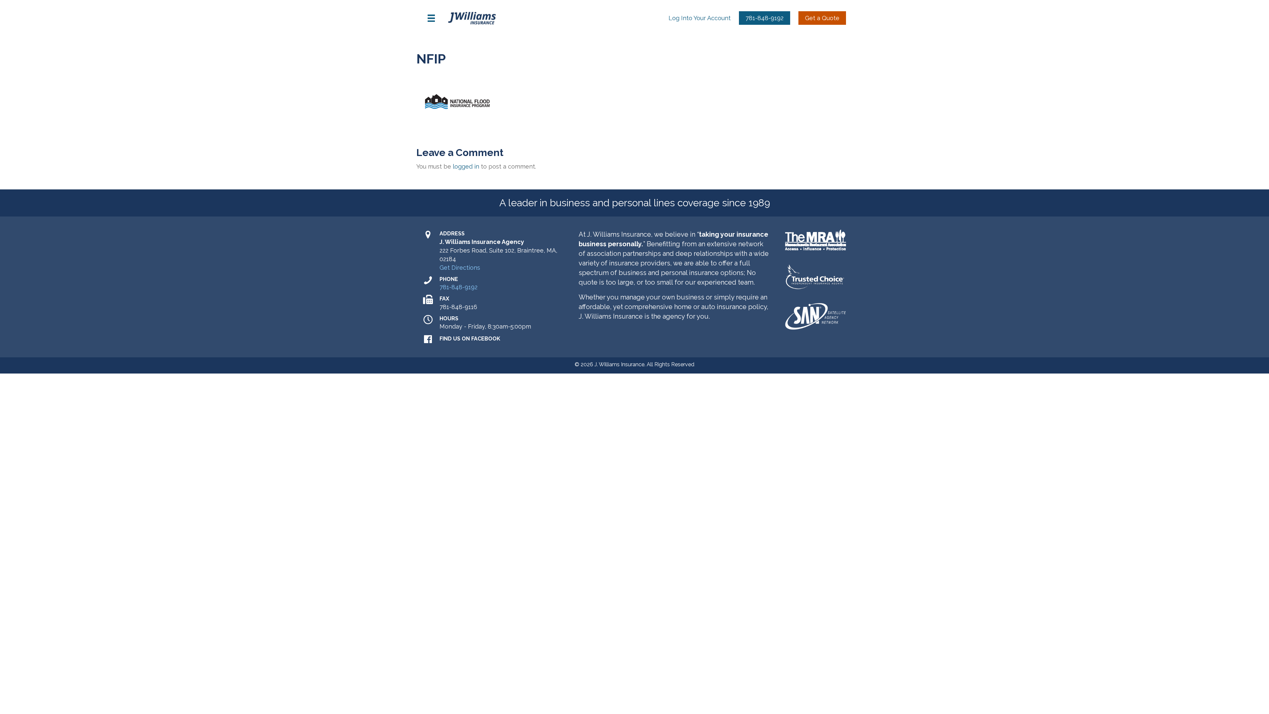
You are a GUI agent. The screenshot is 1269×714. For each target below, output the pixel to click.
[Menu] (431, 18)
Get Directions (460, 267)
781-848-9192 (765, 18)
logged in (466, 166)
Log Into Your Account (700, 18)
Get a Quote (822, 18)
